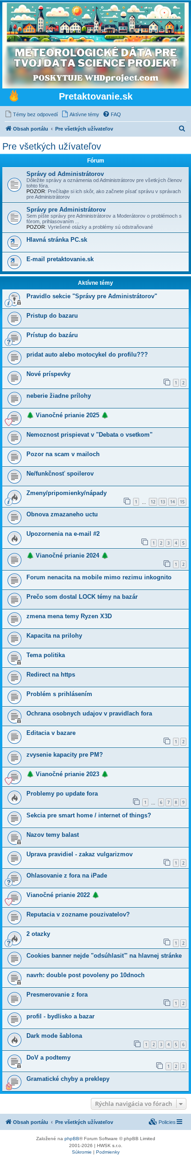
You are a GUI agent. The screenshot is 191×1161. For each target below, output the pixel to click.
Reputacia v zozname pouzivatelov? (78, 914)
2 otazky (38, 933)
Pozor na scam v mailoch (63, 454)
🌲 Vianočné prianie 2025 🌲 (67, 415)
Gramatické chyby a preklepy (67, 1078)
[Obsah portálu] (13, 96)
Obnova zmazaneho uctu (62, 514)
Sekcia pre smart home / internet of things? (88, 815)
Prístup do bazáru (52, 335)
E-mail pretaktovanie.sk (60, 259)
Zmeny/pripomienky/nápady (66, 493)
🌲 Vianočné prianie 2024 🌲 (67, 555)
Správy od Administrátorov (65, 173)
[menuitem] (31, 114)
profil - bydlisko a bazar (60, 1016)
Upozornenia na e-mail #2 (63, 533)
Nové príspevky (48, 373)
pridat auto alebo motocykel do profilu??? (87, 354)
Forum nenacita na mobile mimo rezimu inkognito (99, 577)
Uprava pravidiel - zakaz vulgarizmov (79, 854)
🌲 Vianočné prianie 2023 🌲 (67, 774)
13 (162, 502)
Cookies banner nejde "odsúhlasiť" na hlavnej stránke (104, 955)
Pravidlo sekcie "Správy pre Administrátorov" (91, 296)
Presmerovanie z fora (57, 994)
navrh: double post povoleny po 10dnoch (85, 975)
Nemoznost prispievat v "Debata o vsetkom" (89, 434)
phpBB (71, 1138)
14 (172, 502)
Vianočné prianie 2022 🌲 (62, 894)
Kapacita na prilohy (54, 635)
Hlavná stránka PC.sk (56, 239)
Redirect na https (50, 674)
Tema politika (45, 655)
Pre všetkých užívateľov (51, 146)
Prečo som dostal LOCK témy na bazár (82, 596)
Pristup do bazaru (52, 315)
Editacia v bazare (51, 732)
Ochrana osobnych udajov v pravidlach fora (89, 713)
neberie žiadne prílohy (58, 395)
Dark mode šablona (54, 1035)
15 (182, 502)
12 (153, 502)
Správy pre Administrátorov (66, 209)
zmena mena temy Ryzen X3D (69, 616)
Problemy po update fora (62, 793)
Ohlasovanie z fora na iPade (66, 875)
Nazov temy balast (52, 834)
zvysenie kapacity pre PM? (64, 754)
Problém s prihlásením (59, 693)
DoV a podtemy (48, 1057)
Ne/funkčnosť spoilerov (60, 473)
